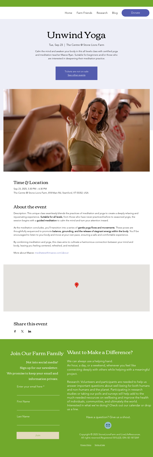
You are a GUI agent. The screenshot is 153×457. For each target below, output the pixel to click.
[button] (135, 13)
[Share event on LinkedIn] (29, 331)
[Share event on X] (22, 331)
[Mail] (107, 425)
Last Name (23, 416)
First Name (23, 401)
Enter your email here (29, 386)
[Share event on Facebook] (15, 331)
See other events (76, 75)
